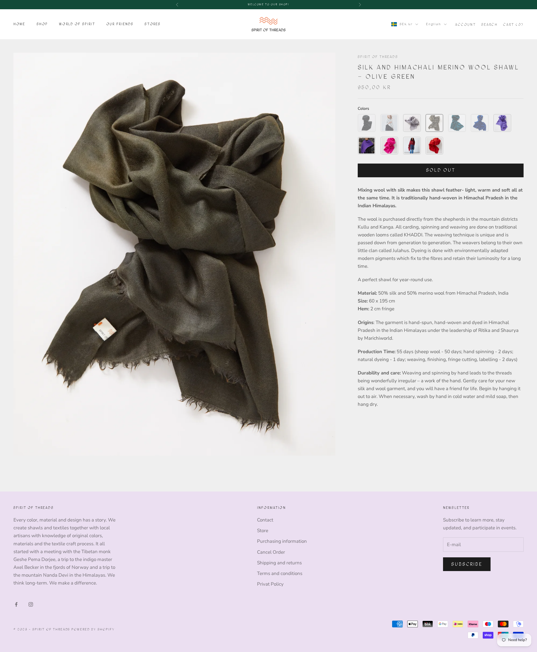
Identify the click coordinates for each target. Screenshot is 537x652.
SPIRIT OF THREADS (378, 57)
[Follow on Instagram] (31, 604)
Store (262, 530)
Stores (153, 24)
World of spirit (77, 24)
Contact (265, 520)
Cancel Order (271, 552)
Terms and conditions (279, 573)
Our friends (120, 24)
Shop (42, 24)
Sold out (440, 170)
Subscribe (466, 564)
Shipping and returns (279, 563)
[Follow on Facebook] (16, 604)
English (433, 24)
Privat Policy (270, 584)
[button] (367, 123)
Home (19, 24)
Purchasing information (282, 541)
